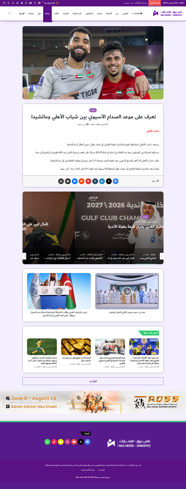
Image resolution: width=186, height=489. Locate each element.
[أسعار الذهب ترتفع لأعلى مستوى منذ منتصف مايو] (76, 346)
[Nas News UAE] (167, 13)
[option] (93, 228)
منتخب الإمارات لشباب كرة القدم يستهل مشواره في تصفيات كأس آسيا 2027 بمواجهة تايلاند (42, 360)
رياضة (47, 13)
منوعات (31, 13)
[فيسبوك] (116, 181)
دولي (39, 13)
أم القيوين (89, 13)
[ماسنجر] (75, 181)
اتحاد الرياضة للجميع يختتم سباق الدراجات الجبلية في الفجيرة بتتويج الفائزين (112, 360)
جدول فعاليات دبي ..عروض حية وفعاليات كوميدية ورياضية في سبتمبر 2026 (114, 3)
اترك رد (93, 381)
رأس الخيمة (77, 13)
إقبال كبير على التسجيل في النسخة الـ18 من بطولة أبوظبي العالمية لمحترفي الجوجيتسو (93, 226)
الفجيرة (66, 13)
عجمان (99, 13)
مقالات (56, 13)
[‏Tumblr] (95, 181)
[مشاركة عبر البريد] (68, 181)
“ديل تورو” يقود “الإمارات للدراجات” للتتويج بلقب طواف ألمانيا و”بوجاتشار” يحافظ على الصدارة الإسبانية (144, 360)
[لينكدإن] (102, 181)
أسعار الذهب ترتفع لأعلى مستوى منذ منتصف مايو (76, 359)
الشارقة (109, 13)
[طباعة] (61, 181)
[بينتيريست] (88, 181)
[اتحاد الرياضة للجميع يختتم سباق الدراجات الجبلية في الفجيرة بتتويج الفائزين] (110, 346)
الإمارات (137, 13)
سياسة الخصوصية (88, 469)
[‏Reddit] (81, 181)
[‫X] (109, 181)
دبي (117, 13)
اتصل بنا (102, 469)
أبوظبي (125, 13)
